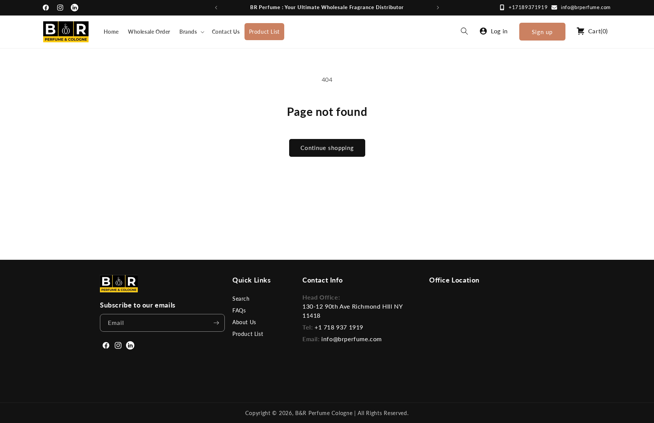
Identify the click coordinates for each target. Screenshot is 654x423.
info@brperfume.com (586, 7)
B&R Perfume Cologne (324, 413)
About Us (244, 322)
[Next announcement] (438, 7)
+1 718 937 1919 (339, 327)
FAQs (239, 310)
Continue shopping (327, 147)
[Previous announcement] (216, 7)
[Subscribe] (216, 323)
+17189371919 (528, 7)
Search (241, 298)
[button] (191, 31)
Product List (247, 334)
